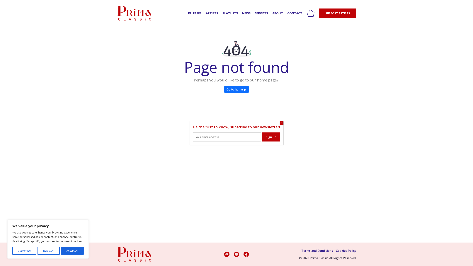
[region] (48, 239)
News (246, 13)
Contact (294, 13)
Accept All (72, 250)
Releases (194, 13)
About (277, 13)
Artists (212, 13)
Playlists (230, 13)
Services (261, 13)
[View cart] (310, 13)
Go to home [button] (235, 89)
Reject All (48, 250)
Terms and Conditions (317, 251)
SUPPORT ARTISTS (337, 13)
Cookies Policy (346, 251)
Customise (24, 250)
